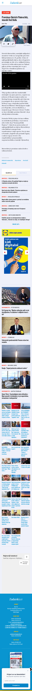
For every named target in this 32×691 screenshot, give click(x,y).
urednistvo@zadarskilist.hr (16, 634)
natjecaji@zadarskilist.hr (16, 624)
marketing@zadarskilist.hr (18, 622)
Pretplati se (16, 685)
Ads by (27, 88)
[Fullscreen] (28, 86)
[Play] (4, 86)
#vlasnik (4, 163)
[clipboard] (13, 44)
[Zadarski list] (16, 2)
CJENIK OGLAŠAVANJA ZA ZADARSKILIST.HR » (16, 626)
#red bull (25, 160)
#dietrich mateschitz (7, 160)
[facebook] (4, 44)
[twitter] (8, 44)
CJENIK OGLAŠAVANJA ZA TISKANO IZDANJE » (16, 627)
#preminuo (18, 160)
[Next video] (8, 86)
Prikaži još (15, 224)
